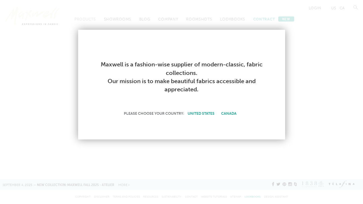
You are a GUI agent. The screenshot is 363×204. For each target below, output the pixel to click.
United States (201, 113)
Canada (229, 113)
